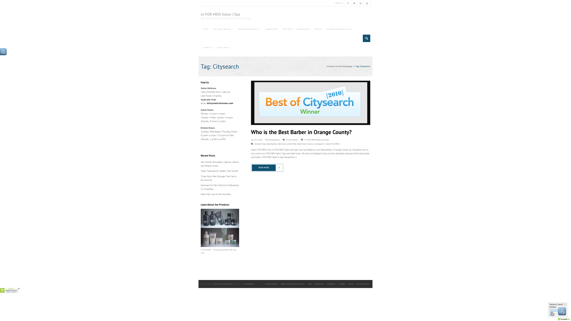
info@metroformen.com (220, 103)
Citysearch (319, 144)
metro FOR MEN (332, 144)
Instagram (331, 284)
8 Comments (292, 140)
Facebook (319, 284)
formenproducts (272, 140)
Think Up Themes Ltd (223, 284)
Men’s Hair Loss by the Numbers (216, 194)
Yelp (310, 284)
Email (350, 284)
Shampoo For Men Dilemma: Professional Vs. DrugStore (220, 187)
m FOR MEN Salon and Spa (316, 140)
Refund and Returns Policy (292, 284)
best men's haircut (306, 144)
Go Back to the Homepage (339, 66)
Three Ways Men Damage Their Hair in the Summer (219, 178)
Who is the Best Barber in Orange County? (301, 132)
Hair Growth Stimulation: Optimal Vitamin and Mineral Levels (220, 164)
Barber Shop (260, 144)
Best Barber (272, 144)
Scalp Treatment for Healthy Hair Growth (219, 171)
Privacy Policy (271, 284)
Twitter (342, 284)
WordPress (249, 284)
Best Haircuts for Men (287, 144)
